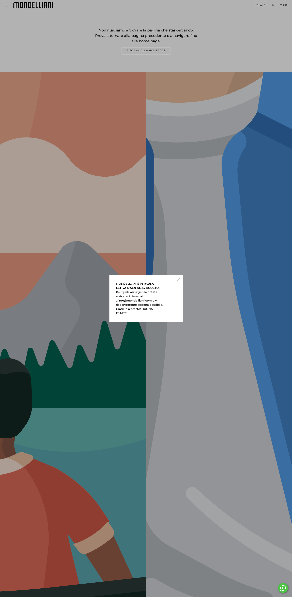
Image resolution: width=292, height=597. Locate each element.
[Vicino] (178, 279)
